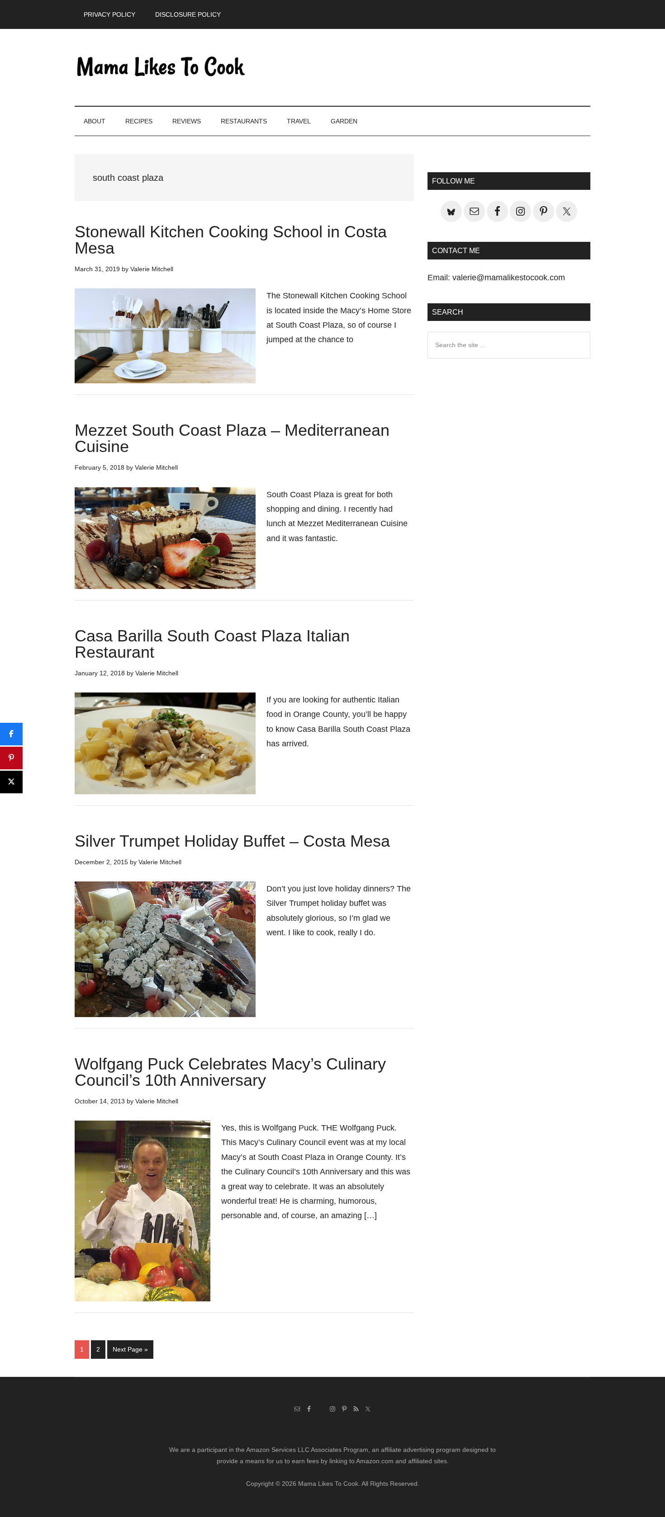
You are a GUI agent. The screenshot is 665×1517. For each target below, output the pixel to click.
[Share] (11, 734)
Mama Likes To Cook (161, 67)
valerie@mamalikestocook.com (508, 277)
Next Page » (130, 1352)
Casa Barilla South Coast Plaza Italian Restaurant (212, 644)
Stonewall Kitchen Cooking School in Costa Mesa (231, 239)
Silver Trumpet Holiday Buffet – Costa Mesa (232, 841)
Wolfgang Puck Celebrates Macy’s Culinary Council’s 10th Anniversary (230, 1072)
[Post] (11, 782)
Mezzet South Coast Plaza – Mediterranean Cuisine (232, 438)
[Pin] (11, 758)
